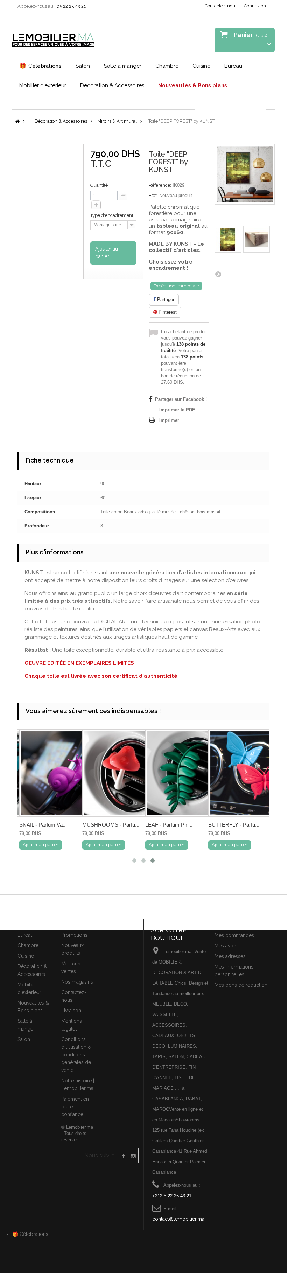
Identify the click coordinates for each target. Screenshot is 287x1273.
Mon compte (231, 923)
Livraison (71, 1010)
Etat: (153, 195)
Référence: (160, 185)
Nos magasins (77, 982)
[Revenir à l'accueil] (17, 121)
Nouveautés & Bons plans (192, 85)
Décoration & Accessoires (112, 85)
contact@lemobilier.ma (178, 1219)
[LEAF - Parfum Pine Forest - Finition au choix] (189, 773)
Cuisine (201, 66)
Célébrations (40, 65)
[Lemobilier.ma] (53, 37)
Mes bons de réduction (241, 985)
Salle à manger (122, 66)
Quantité (99, 185)
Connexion (255, 5)
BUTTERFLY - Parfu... (233, 825)
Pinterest (167, 312)
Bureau (233, 66)
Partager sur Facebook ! (181, 399)
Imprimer (169, 420)
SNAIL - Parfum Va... (43, 825)
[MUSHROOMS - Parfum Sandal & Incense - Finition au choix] (126, 773)
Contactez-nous (221, 5)
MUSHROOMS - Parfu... (110, 825)
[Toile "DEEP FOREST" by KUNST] (228, 239)
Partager (165, 299)
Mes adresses (230, 956)
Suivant (218, 274)
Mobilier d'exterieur (42, 85)
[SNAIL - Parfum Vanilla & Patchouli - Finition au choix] (63, 773)
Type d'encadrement (112, 215)
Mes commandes (234, 935)
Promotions (74, 935)
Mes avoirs (227, 946)
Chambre (166, 66)
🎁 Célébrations (30, 1234)
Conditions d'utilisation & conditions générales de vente (76, 1054)
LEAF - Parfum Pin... (168, 825)
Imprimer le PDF (177, 409)
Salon (83, 66)
